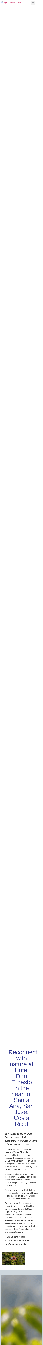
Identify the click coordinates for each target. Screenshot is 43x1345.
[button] (33, 3)
